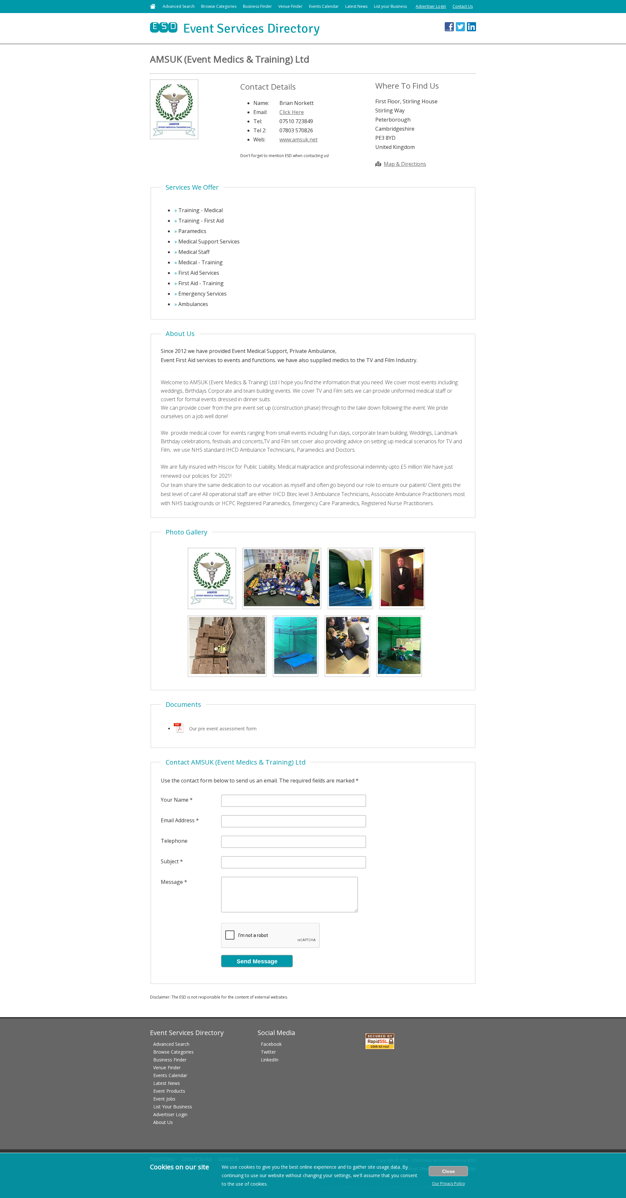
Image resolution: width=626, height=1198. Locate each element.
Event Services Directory (235, 28)
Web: (259, 139)
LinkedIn (269, 1060)
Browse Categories (218, 6)
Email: (260, 112)
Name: (261, 103)
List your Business (390, 6)
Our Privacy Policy (448, 1183)
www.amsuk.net (298, 139)
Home (153, 6)
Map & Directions (405, 164)
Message (172, 881)
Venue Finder (290, 6)
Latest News (356, 6)
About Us (163, 1122)
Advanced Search (179, 6)
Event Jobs (164, 1099)
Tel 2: (259, 130)
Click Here (291, 112)
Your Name (174, 799)
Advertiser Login (431, 6)
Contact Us (463, 6)
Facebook (271, 1044)
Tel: (257, 121)
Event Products (169, 1091)
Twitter (268, 1052)
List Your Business (172, 1106)
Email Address (178, 820)
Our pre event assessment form (223, 728)
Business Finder (257, 6)
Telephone (174, 840)
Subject (170, 861)
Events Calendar (324, 6)
